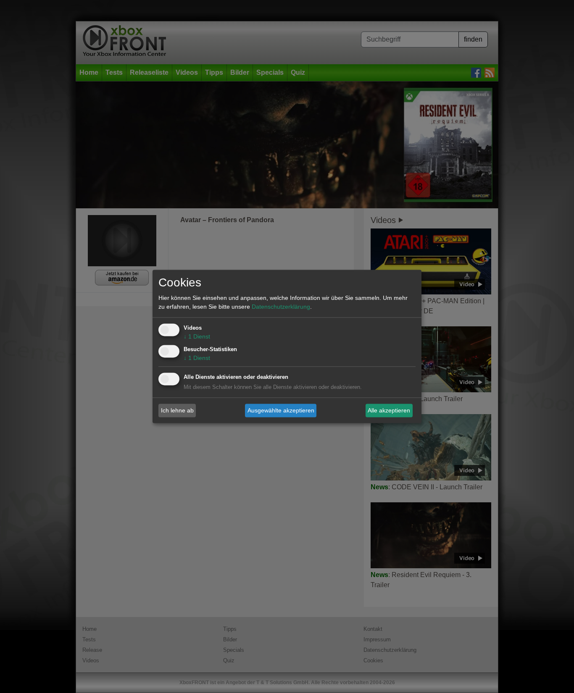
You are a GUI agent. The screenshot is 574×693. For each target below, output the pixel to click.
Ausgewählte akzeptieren (281, 410)
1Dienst (197, 336)
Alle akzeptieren (389, 410)
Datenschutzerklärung (281, 307)
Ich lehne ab (177, 410)
